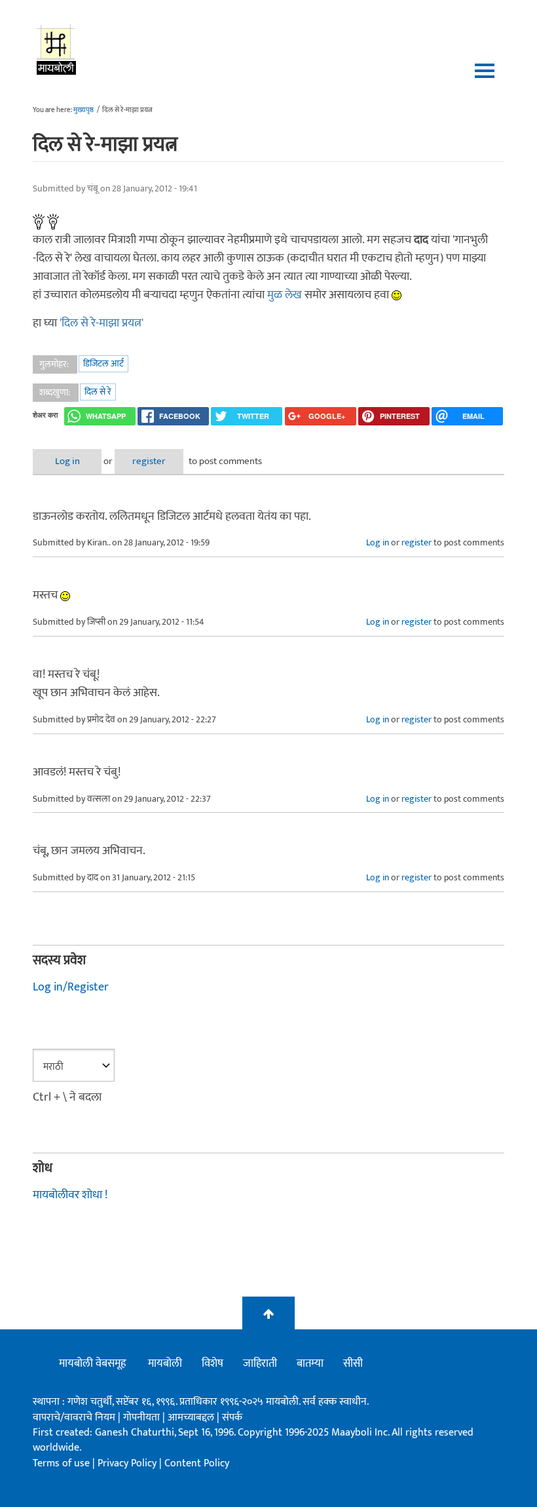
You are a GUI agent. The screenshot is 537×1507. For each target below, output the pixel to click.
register (149, 461)
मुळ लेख (286, 295)
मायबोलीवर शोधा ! (70, 1195)
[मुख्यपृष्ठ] (57, 49)
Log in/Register (71, 987)
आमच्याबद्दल (192, 1417)
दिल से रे (97, 391)
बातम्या (310, 1363)
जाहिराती (260, 1363)
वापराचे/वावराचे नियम (74, 1417)
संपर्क (232, 1417)
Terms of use (61, 1463)
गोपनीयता (142, 1417)
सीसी (353, 1363)
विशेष (212, 1363)
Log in (67, 461)
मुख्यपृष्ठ (83, 110)
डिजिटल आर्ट (103, 363)
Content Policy (196, 1463)
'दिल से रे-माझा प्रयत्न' (101, 323)
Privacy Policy (128, 1463)
